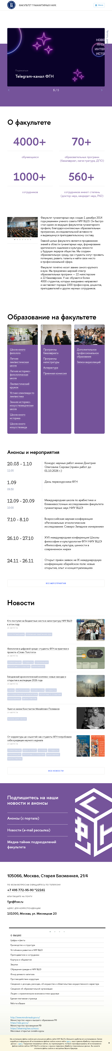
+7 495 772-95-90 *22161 (26, 890)
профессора (37, 690)
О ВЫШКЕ (16, 935)
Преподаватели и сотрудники (24, 954)
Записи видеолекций (88, 362)
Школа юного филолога (17, 351)
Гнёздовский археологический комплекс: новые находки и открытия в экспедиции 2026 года (36, 678)
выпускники (22, 690)
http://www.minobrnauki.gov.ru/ (25, 1017)
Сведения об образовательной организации (31, 988)
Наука (11, 690)
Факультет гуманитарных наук (37, 5)
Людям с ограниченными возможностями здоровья (34, 993)
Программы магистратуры (51, 360)
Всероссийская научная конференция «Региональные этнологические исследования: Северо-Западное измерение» (74, 522)
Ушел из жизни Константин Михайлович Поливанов (33, 708)
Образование (14, 662)
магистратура (29, 699)
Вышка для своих (17, 719)
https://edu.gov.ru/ (19, 1022)
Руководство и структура (22, 945)
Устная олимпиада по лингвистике (22, 394)
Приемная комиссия (55, 373)
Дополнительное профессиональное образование (88, 353)
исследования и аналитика (22, 694)
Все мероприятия (56, 583)
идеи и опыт (29, 750)
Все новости (55, 770)
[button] (10, 227)
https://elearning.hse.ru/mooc (24, 1028)
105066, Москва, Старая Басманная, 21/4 (47, 876)
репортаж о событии (19, 666)
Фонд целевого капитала (22, 974)
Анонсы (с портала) (23, 818)
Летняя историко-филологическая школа (20, 374)
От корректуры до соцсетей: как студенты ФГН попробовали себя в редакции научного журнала (39, 738)
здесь (68, 1041)
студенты (28, 662)
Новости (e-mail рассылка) (29, 830)
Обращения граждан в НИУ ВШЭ (25, 969)
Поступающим (16, 634)
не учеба (42, 750)
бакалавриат (38, 666)
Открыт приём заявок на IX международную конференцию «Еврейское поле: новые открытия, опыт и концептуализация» (73, 564)
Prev (8, 90)
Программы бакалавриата (50, 351)
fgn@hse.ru (15, 902)
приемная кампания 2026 (38, 634)
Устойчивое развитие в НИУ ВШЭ (26, 950)
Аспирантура (50, 367)
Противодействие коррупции (24, 979)
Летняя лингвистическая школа (19, 362)
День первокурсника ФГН (61, 482)
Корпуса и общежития (21, 959)
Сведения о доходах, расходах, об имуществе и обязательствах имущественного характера (54, 984)
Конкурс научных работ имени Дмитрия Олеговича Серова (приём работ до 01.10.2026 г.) (70, 467)
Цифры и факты (17, 940)
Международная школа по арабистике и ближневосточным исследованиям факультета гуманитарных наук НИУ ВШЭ (73, 504)
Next (101, 90)
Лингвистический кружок (19, 385)
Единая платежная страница (23, 998)
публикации (41, 662)
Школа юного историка (17, 416)
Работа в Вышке (17, 1003)
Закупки (14, 964)
